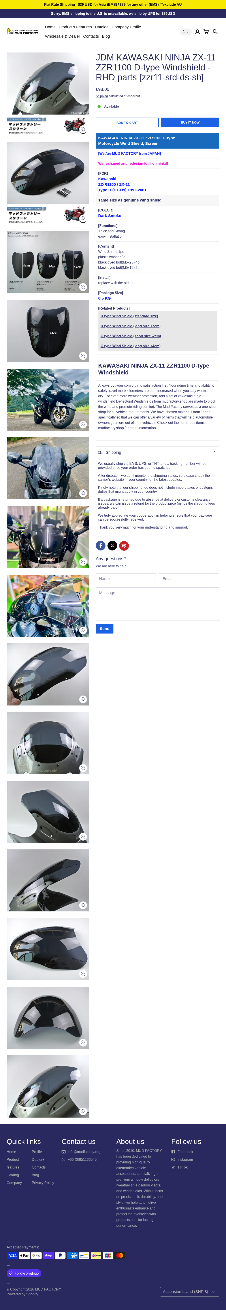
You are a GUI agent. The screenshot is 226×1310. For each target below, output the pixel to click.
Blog (106, 36)
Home (50, 27)
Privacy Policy (43, 1183)
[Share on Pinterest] (124, 546)
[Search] (215, 32)
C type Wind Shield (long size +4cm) (130, 346)
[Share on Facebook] (100, 545)
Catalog (102, 27)
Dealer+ (38, 1159)
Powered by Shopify (22, 1294)
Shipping (102, 96)
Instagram (185, 1159)
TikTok (182, 1167)
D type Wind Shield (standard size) (129, 316)
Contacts (91, 36)
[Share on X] (112, 545)
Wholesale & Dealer (62, 36)
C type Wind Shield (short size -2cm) (131, 336)
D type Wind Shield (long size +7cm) (130, 326)
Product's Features (75, 27)
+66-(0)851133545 (82, 1159)
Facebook (185, 1152)
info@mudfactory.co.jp (85, 1152)
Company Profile (126, 27)
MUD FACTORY (48, 1289)
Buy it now (190, 122)
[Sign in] (197, 32)
